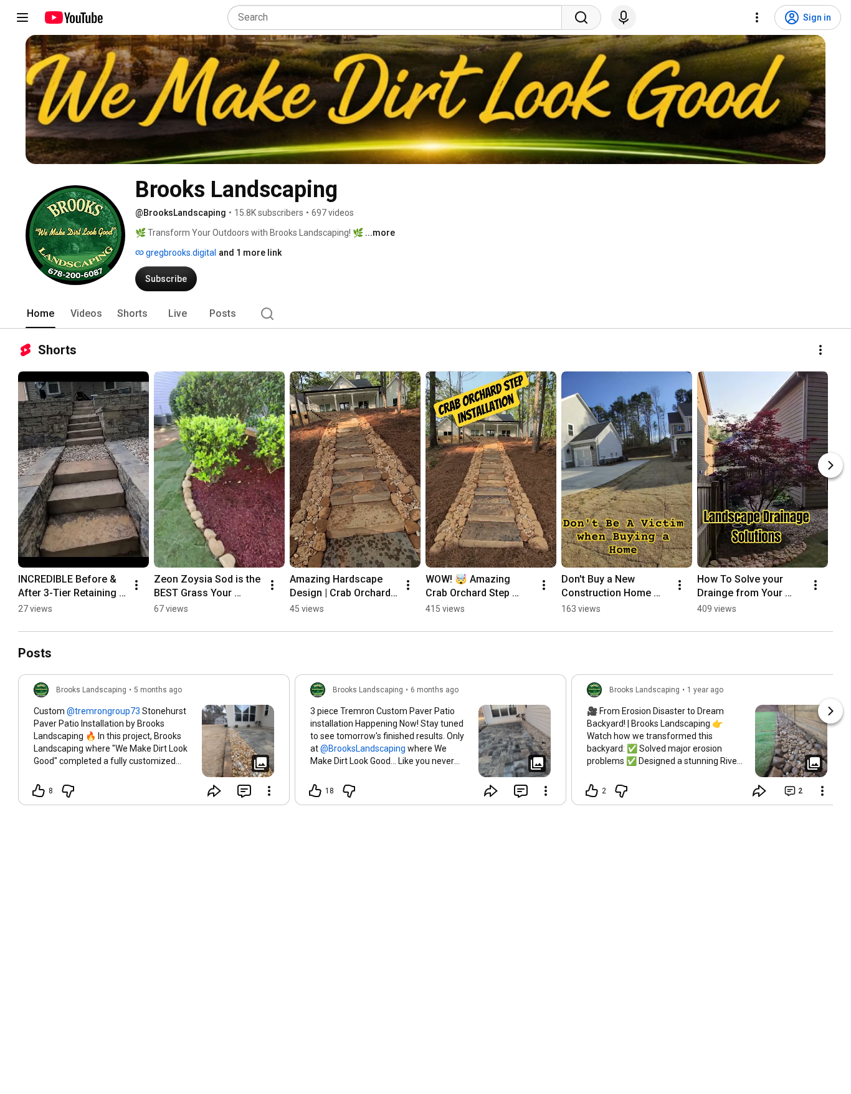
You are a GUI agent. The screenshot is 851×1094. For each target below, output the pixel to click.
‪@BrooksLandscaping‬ (363, 748)
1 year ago (705, 689)
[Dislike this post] (68, 791)
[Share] (214, 790)
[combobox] (398, 17)
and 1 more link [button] (250, 253)
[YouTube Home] (73, 17)
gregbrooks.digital (180, 253)
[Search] (581, 17)
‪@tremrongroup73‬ (103, 711)
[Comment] (244, 790)
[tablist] (425, 314)
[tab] (40, 314)
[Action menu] (269, 790)
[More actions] (820, 349)
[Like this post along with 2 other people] (592, 791)
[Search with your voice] (623, 17)
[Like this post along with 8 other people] (39, 791)
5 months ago (158, 689)
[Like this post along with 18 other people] (315, 791)
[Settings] (756, 17)
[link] (154, 743)
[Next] (830, 465)
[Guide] (22, 17)
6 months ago (435, 689)
